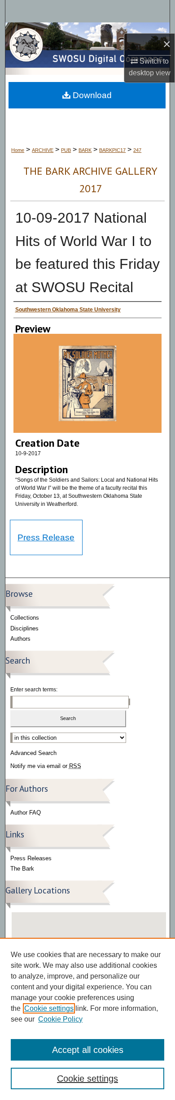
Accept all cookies (87, 1050)
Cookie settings (49, 1008)
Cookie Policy (60, 1019)
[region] (87, 1019)
